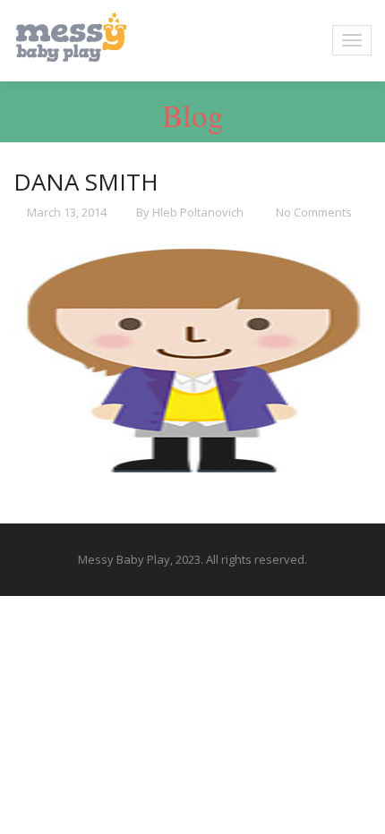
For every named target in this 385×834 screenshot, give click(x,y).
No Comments (312, 212)
